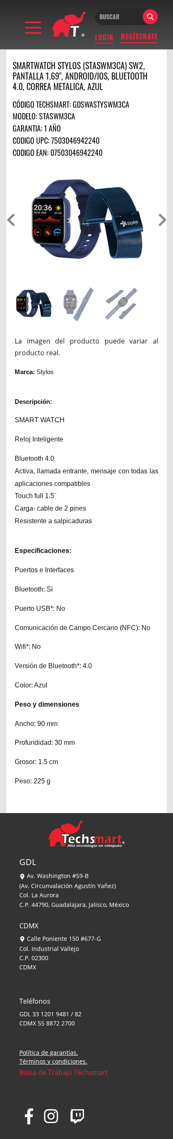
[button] (10, 220)
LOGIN (104, 37)
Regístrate (139, 36)
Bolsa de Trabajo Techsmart (63, 1072)
